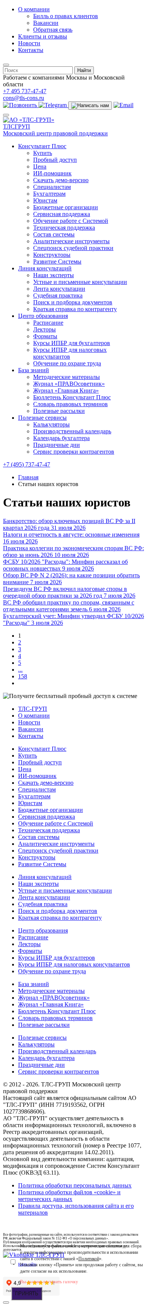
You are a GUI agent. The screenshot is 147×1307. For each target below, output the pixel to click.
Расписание (48, 322)
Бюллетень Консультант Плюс (72, 397)
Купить (42, 153)
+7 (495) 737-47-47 (26, 464)
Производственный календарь (72, 431)
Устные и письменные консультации (80, 282)
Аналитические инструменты (71, 241)
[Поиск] (6, 65)
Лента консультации (59, 288)
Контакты (30, 50)
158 (22, 676)
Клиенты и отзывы (42, 36)
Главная (28, 477)
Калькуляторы (51, 424)
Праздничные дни (56, 445)
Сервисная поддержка (61, 214)
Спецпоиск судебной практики (73, 248)
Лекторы (44, 329)
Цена (39, 166)
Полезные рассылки (59, 411)
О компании (34, 9)
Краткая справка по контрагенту (75, 309)
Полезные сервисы (42, 417)
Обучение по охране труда (67, 363)
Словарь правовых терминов (70, 404)
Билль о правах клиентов (65, 16)
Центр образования (43, 316)
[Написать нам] (90, 105)
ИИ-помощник (52, 173)
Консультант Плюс (42, 146)
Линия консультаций (45, 268)
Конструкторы (51, 255)
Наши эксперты (53, 275)
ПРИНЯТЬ (26, 1293)
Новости (29, 43)
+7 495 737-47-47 (24, 91)
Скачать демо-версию (61, 180)
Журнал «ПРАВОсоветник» (69, 383)
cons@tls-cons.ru (23, 98)
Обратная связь (52, 29)
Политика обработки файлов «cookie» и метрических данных (69, 1195)
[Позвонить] (20, 105)
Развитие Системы (57, 261)
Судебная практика (58, 295)
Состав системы (54, 234)
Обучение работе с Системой (70, 221)
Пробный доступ (55, 159)
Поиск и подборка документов (72, 302)
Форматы (45, 336)
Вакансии (45, 23)
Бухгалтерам (49, 193)
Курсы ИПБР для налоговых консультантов (70, 353)
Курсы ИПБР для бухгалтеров (71, 343)
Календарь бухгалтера (61, 438)
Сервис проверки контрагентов (73, 451)
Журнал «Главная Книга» (66, 390)
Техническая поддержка (64, 227)
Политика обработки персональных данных (75, 1185)
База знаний (33, 370)
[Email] (123, 105)
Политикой (88, 1258)
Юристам (45, 200)
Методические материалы (66, 377)
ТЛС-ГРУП (32, 709)
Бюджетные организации (65, 207)
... (20, 669)
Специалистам (52, 187)
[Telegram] (53, 105)
